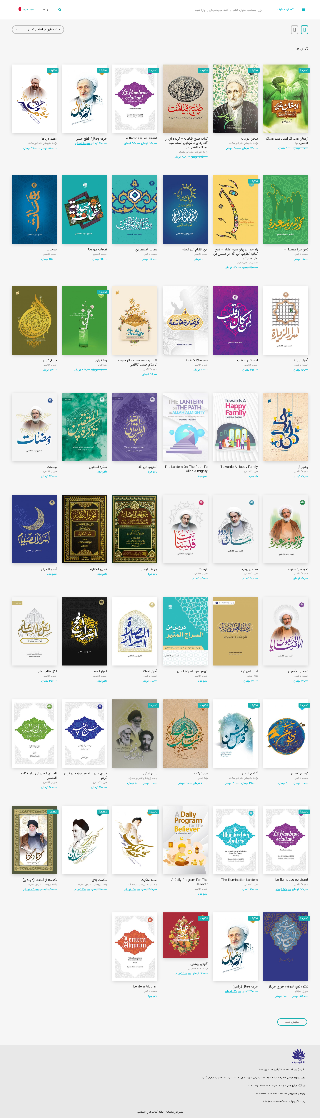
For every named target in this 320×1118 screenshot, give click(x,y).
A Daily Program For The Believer (189, 882)
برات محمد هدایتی (198, 969)
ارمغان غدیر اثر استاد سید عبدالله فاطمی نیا (286, 141)
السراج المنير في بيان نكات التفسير (39, 775)
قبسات (203, 569)
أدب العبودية (249, 671)
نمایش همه (292, 1022)
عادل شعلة (252, 676)
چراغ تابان (50, 360)
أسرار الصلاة (149, 671)
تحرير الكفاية (98, 569)
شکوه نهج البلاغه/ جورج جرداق (288, 986)
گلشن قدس (250, 773)
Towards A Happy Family (239, 467)
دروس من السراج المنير (192, 671)
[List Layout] (294, 29)
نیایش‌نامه (201, 773)
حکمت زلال (99, 880)
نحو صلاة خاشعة (197, 360)
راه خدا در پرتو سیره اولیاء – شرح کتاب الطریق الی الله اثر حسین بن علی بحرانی (235, 254)
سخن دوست (249, 138)
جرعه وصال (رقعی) (245, 986)
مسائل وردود (249, 569)
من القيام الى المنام (195, 249)
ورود (45, 9)
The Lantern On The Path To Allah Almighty (186, 469)
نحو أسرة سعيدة (297, 569)
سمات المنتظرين (146, 249)
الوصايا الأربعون (298, 671)
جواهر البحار (149, 569)
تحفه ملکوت (149, 880)
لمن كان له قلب (247, 360)
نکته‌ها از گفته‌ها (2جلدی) (40, 880)
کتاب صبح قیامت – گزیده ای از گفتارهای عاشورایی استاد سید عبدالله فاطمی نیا (187, 143)
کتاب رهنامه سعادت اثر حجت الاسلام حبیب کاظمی (137, 362)
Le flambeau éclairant (140, 138)
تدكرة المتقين (98, 467)
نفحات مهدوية (97, 249)
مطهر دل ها (49, 138)
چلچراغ (303, 467)
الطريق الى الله (148, 467)
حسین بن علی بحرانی (247, 263)
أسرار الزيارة (301, 360)
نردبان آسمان (299, 773)
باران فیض (150, 773)
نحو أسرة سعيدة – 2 (295, 249)
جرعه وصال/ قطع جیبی (91, 138)
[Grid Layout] (304, 29)
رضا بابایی (102, 365)
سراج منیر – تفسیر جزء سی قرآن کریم (85, 775)
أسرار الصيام (49, 569)
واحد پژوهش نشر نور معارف (243, 143)
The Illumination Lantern (239, 880)
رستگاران (101, 360)
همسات (51, 249)
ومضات (52, 467)
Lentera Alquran (145, 986)
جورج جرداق (301, 991)
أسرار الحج (100, 671)
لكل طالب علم (47, 671)
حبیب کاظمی (301, 254)
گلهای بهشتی (199, 964)
